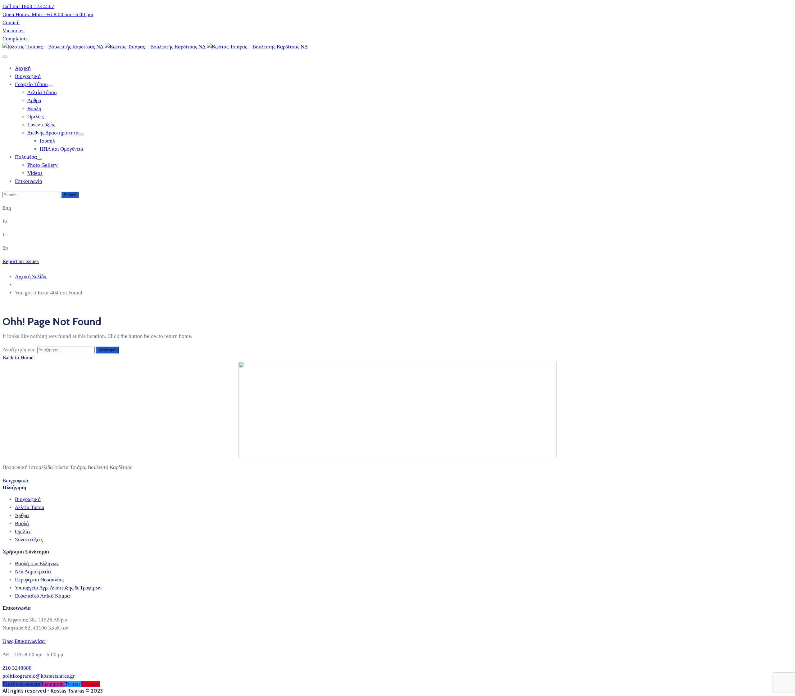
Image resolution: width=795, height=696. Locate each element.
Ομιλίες (35, 117)
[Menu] (50, 86)
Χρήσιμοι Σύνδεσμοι (25, 551)
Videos (35, 173)
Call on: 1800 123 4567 (28, 6)
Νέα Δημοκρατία (33, 572)
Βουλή (34, 108)
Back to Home (18, 358)
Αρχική (23, 68)
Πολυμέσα (26, 157)
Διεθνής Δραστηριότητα (53, 133)
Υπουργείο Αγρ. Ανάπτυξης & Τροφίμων (58, 588)
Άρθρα (34, 100)
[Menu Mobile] (4, 56)
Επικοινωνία (28, 181)
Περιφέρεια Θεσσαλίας (39, 580)
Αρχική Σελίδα (31, 277)
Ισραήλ (47, 141)
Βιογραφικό (28, 76)
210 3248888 (17, 668)
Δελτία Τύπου (42, 92)
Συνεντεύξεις (41, 125)
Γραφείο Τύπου (31, 84)
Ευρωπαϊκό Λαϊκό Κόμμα (42, 596)
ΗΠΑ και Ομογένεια (61, 149)
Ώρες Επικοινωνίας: (24, 641)
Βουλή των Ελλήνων (37, 563)
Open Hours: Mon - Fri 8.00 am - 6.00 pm (47, 14)
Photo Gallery (42, 165)
